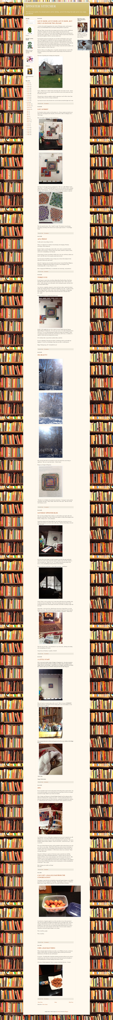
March (28, 118)
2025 (28, 84)
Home (56, 1002)
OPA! (39, 788)
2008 (28, 134)
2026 (28, 82)
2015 (28, 102)
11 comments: (46, 507)
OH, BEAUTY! (42, 355)
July (28, 111)
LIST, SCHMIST (43, 109)
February (28, 120)
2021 (28, 91)
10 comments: (46, 103)
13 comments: (46, 942)
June (28, 112)
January (28, 121)
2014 (28, 124)
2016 (28, 100)
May (28, 114)
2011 (28, 129)
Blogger (66, 1011)
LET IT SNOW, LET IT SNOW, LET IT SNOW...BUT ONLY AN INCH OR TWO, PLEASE (55, 22)
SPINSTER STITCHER (41, 6)
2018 (28, 97)
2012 (28, 127)
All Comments (30, 23)
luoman (58, 1011)
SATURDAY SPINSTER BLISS (48, 513)
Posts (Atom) (45, 1004)
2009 (28, 132)
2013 (28, 125)
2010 (28, 131)
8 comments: (46, 271)
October (28, 107)
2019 (28, 95)
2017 (28, 98)
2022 (28, 90)
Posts (28, 20)
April (28, 116)
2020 (28, 93)
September (29, 109)
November (29, 105)
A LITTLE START (44, 659)
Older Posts (71, 1002)
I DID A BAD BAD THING (46, 948)
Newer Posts (40, 1002)
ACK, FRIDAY (42, 239)
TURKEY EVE (42, 277)
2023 (28, 88)
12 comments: (46, 349)
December (29, 104)
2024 (28, 86)
